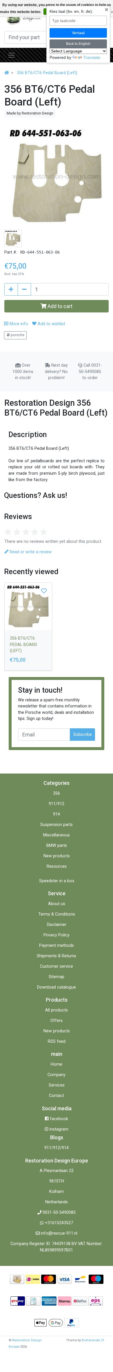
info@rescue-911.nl (59, 1233)
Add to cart (59, 306)
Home (56, 1064)
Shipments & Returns (56, 956)
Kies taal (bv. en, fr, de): (71, 11)
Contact (56, 1095)
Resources (57, 866)
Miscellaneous (56, 835)
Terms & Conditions (56, 914)
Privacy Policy (56, 935)
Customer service (56, 966)
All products (56, 1010)
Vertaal (78, 32)
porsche (17, 335)
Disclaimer (56, 924)
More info (18, 323)
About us (56, 903)
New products (56, 856)
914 (56, 814)
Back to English (78, 44)
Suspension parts (56, 824)
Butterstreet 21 (93, 1340)
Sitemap (56, 976)
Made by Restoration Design (30, 113)
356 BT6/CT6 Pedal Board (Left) (47, 72)
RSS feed (56, 1041)
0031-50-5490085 (59, 1212)
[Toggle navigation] (11, 55)
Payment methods (56, 945)
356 (56, 793)
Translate (91, 57)
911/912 (56, 803)
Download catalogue (56, 987)
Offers (56, 1020)
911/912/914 (56, 1147)
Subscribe (82, 734)
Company (56, 1074)
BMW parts (56, 845)
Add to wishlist (51, 323)
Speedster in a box (56, 880)
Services (57, 1085)
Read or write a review (30, 551)
